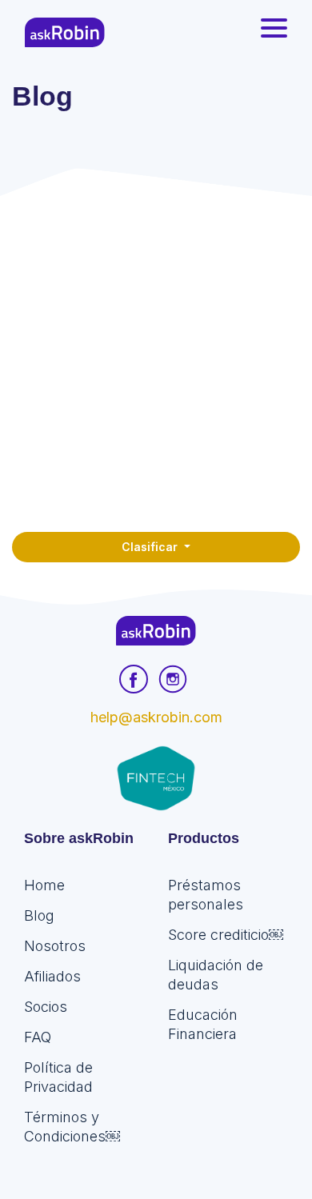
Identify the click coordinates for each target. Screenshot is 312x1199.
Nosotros (55, 945)
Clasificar (151, 547)
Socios (45, 1006)
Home (44, 885)
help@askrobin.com (156, 717)
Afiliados (52, 976)
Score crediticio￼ (225, 934)
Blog (39, 915)
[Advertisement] (156, 360)
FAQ (37, 1037)
